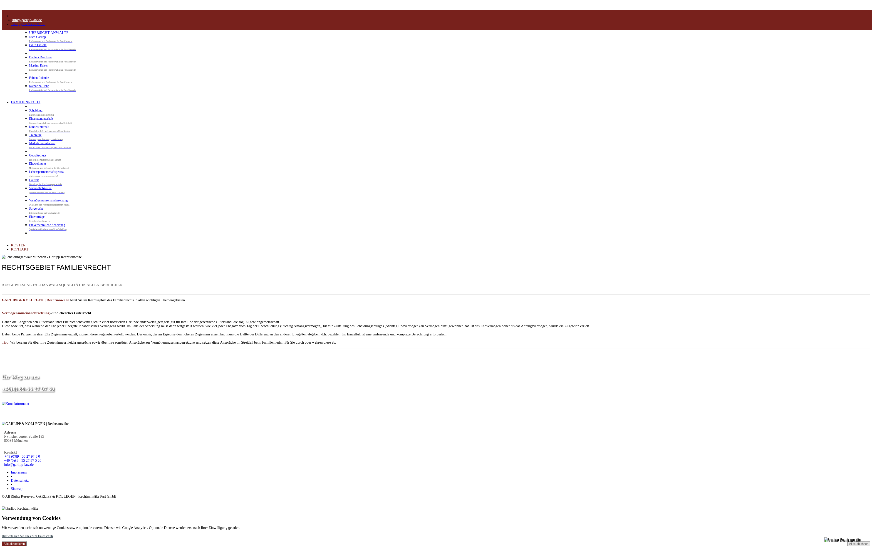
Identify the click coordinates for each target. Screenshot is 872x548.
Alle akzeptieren (14, 544)
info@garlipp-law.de (19, 464)
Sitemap (16, 489)
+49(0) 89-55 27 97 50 (28, 389)
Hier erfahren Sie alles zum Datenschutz (27, 536)
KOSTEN (18, 245)
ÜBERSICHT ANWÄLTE (49, 33)
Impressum (19, 472)
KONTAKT (20, 249)
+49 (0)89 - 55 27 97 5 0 (22, 456)
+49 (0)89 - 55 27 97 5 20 (22, 460)
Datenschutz (20, 480)
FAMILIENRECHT (25, 102)
